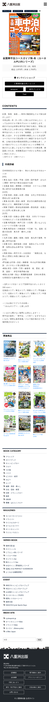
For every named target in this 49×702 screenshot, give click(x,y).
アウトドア (6, 11)
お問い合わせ (14, 692)
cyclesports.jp (11, 618)
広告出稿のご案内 (35, 687)
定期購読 (14, 672)
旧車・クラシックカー (14, 493)
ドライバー (10, 519)
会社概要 (14, 677)
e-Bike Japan (11, 631)
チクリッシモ (11, 549)
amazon (14, 89)
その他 (8, 470)
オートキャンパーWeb (14, 622)
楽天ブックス (35, 89)
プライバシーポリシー (35, 677)
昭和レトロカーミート (14, 598)
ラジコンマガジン (12, 532)
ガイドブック (18, 11)
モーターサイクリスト (14, 516)
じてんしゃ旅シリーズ (14, 552)
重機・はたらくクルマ (14, 503)
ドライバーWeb (12, 625)
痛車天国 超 (10, 546)
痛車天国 (9, 602)
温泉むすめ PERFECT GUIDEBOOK (19, 569)
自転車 (8, 499)
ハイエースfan (11, 556)
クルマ (8, 466)
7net (24, 94)
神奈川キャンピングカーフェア (17, 585)
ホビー (8, 480)
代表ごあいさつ (14, 682)
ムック (8, 483)
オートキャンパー (12, 529)
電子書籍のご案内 (35, 672)
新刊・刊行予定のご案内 (14, 687)
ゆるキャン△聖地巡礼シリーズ (17, 565)
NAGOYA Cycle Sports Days (16, 605)
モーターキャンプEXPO (15, 595)
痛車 (7, 496)
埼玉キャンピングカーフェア (16, 589)
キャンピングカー (31, 11)
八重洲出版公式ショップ (24, 84)
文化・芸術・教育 (12, 489)
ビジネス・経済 (11, 476)
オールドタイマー (12, 526)
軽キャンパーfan (12, 562)
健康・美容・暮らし (13, 486)
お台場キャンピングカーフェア (17, 592)
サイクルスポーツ (12, 523)
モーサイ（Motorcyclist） (15, 628)
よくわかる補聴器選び (14, 572)
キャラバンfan (11, 559)
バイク (8, 473)
